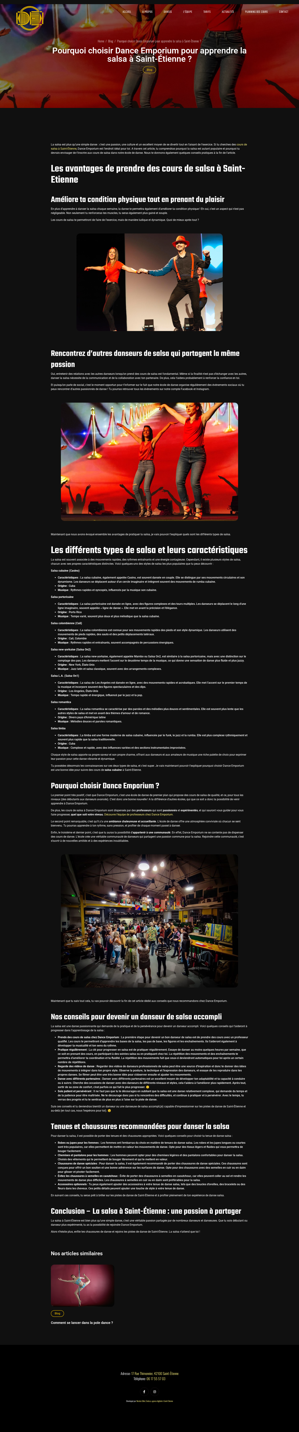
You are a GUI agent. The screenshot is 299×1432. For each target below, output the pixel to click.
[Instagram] (154, 1391)
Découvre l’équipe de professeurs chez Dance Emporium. (138, 814)
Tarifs (207, 12)
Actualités (228, 12)
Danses (168, 12)
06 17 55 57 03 (156, 1378)
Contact (283, 12)
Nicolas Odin (141, 1400)
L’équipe (187, 12)
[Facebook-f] (144, 1391)
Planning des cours (256, 12)
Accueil (127, 12)
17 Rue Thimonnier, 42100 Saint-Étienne (155, 1373)
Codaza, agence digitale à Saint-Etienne (159, 1400)
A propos (147, 12)
